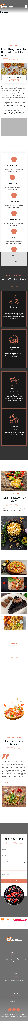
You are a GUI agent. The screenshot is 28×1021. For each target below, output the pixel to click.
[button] (26, 6)
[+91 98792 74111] (7, 1)
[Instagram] (14, 1009)
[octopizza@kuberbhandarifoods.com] (21, 2)
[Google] (18, 1009)
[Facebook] (10, 1009)
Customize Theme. (21, 1016)
